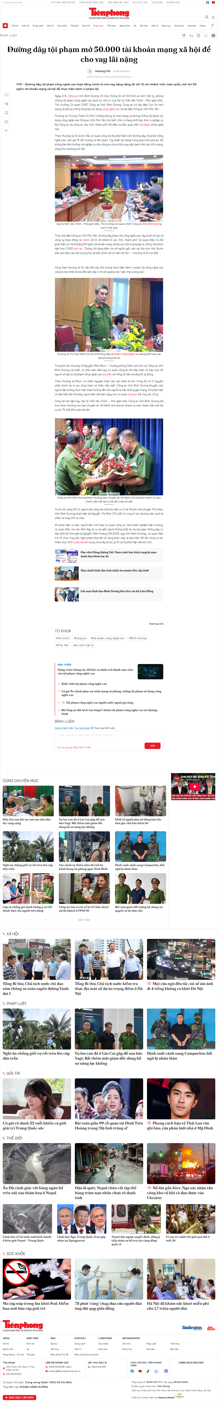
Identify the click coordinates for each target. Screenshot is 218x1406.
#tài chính (62, 638)
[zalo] (158, 1371)
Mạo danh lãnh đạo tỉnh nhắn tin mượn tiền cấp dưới (115, 570)
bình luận (206, 35)
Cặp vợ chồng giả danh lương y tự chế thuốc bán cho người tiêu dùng (27, 908)
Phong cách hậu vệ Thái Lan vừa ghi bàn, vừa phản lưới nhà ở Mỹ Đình (180, 1126)
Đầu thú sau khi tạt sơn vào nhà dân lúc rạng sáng (27, 821)
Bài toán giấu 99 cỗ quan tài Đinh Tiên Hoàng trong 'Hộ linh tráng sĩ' (109, 1126)
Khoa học (179, 25)
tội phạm (144, 124)
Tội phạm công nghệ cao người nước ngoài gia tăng (99, 702)
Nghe (6, 95)
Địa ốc (50, 25)
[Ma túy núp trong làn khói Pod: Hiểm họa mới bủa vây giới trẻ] (37, 1279)
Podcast (80, 1338)
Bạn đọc (174, 1349)
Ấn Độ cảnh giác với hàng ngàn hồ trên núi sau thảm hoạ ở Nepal (33, 1190)
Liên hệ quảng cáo (57, 1362)
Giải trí (154, 25)
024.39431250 (13, 1374)
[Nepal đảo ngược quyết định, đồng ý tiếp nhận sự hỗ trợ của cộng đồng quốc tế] (136, 1219)
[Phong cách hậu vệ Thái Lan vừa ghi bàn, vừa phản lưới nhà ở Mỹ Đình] (181, 1098)
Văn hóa (144, 25)
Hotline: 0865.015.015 (63, 2)
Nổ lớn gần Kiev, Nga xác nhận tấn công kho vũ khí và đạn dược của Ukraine (180, 1192)
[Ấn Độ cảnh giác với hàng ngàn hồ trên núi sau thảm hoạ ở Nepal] (37, 1163)
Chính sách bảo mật (191, 1362)
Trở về (6, 131)
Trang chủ (5, 25)
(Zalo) (68, 1366)
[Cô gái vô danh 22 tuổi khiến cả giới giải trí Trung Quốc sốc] (37, 1098)
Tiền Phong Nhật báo (91, 2)
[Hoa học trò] (211, 1328)
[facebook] (208, 2)
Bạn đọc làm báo (21, 1397)
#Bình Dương (137, 638)
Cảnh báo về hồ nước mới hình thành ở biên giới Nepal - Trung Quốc (27, 1238)
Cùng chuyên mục (20, 780)
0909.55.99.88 (57, 1366)
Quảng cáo (173, 2)
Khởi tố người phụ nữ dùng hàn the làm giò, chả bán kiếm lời (138, 821)
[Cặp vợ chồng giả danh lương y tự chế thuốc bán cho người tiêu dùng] (28, 888)
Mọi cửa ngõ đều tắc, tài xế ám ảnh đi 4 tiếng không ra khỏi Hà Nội (180, 986)
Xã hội (15, 25)
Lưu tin (6, 113)
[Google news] (167, 1371)
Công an (73, 96)
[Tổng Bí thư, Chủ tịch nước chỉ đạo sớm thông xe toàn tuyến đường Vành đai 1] (37, 959)
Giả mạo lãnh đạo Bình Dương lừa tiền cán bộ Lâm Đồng (117, 591)
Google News (213, 35)
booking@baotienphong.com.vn (65, 1371)
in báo (198, 35)
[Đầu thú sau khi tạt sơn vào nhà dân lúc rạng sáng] (28, 801)
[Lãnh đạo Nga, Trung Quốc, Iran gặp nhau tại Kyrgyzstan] (81, 1219)
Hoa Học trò (139, 2)
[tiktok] (149, 1371)
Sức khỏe (62, 25)
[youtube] (213, 2)
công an (132, 394)
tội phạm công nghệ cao (125, 354)
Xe (135, 25)
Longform (105, 1338)
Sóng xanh (38, 25)
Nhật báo (32, 1338)
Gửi (152, 745)
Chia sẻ (6, 104)
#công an (80, 638)
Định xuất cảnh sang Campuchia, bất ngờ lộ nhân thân (140, 866)
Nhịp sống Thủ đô (59, 1354)
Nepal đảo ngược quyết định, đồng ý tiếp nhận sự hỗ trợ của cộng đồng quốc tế (136, 1240)
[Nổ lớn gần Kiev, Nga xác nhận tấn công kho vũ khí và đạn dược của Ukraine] (181, 1163)
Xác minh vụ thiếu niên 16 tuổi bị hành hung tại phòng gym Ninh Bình (83, 866)
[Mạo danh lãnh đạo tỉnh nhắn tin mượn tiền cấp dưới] (67, 573)
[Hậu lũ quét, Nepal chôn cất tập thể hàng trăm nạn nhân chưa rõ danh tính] (109, 1163)
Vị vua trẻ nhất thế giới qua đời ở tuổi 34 (188, 1238)
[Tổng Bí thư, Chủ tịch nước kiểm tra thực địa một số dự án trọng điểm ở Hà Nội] (109, 959)
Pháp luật (98, 25)
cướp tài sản (80, 542)
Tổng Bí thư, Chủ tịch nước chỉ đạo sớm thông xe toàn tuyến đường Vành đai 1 (36, 988)
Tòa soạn (157, 2)
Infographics (131, 1338)
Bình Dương (155, 223)
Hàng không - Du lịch (13, 1354)
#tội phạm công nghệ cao (107, 638)
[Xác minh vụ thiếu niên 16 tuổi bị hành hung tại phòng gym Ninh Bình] (84, 846)
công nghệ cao (111, 109)
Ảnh (53, 1338)
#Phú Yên (62, 645)
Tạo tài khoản (82, 728)
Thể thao (111, 25)
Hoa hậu (192, 25)
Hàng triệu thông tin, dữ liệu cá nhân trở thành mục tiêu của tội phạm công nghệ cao (95, 671)
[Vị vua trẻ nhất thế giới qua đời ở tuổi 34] (190, 1219)
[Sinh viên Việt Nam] (192, 1328)
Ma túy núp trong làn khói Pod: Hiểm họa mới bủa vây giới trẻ (36, 1306)
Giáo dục (166, 25)
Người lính (125, 25)
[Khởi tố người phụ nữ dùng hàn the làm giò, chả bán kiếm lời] (140, 801)
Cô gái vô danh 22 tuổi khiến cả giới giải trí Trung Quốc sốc (34, 1126)
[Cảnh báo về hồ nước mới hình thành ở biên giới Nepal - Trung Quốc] (27, 1219)
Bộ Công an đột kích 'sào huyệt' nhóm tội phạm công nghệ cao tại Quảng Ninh (109, 712)
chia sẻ (184, 35)
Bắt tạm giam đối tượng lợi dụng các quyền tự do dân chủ (139, 908)
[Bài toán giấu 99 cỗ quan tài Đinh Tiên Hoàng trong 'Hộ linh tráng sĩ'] (109, 1098)
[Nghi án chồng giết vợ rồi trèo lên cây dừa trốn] (28, 846)
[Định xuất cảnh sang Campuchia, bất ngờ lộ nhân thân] (140, 846)
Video (202, 25)
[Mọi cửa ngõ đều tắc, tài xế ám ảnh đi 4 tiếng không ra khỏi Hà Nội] (181, 959)
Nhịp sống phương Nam (86, 1354)
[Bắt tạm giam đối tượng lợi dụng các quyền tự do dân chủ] (140, 888)
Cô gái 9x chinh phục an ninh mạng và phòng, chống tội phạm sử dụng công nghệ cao (111, 693)
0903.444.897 (98, 1366)
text (191, 35)
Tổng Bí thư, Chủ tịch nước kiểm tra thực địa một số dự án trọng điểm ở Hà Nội (109, 988)
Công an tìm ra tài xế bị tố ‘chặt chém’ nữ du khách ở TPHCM (84, 908)
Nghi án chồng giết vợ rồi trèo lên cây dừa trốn (28, 866)
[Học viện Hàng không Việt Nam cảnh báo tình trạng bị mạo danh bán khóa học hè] (67, 555)
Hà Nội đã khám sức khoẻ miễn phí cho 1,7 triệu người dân (178, 1306)
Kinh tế (25, 25)
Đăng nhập (61, 728)
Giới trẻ (86, 25)
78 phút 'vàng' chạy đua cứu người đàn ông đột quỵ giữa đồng (108, 1306)
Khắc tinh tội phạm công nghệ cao (84, 684)
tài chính (84, 240)
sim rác (78, 248)
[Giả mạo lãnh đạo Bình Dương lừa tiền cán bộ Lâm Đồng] (67, 594)
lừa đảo (107, 374)
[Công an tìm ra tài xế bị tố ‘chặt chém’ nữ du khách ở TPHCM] (84, 888)
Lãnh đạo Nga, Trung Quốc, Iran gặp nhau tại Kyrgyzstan (81, 1238)
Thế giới (75, 25)
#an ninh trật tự (83, 645)
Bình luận (6, 122)
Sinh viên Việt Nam (118, 2)
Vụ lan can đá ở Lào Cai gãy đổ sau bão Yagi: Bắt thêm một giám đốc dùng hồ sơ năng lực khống (82, 823)
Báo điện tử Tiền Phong (109, 13)
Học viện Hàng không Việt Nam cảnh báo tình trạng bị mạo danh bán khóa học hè (119, 554)
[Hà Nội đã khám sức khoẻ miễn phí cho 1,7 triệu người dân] (181, 1279)
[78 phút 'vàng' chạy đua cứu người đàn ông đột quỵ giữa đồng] (109, 1279)
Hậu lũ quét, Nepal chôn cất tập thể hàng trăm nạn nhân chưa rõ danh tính (105, 1192)
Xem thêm (212, 25)
